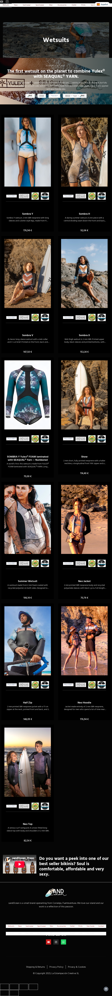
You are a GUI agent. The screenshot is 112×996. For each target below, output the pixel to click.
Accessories (62, 5)
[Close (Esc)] (33, 987)
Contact (101, 926)
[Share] (23, 987)
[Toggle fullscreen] (14, 987)
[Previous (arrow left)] (4, 993)
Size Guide (90, 926)
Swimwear (26, 5)
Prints (83, 5)
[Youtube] (1, 1)
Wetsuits (6, 5)
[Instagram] (7, 1)
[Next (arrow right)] (14, 993)
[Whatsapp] (63, 942)
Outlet (74, 5)
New (16, 5)
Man (50, 5)
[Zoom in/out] (4, 987)
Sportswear (40, 5)
